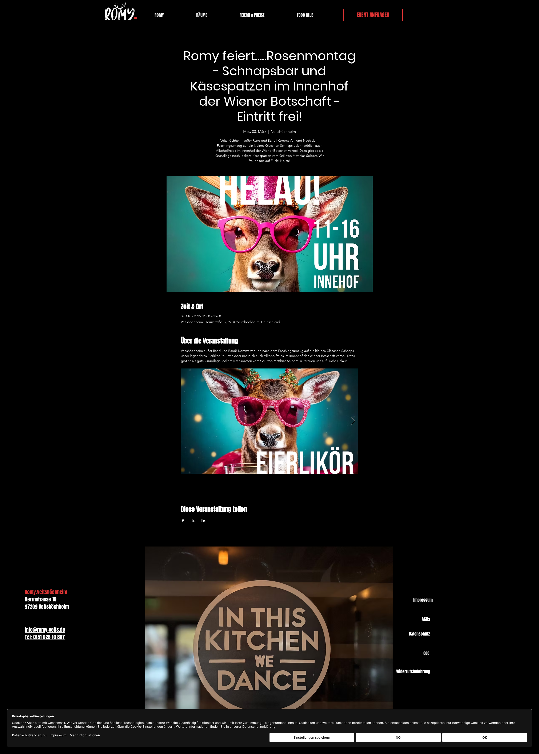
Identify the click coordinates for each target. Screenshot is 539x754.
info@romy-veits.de (45, 629)
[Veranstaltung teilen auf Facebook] (183, 520)
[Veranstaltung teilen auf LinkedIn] (203, 520)
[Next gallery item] (353, 421)
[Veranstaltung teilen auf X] (193, 520)
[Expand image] (269, 421)
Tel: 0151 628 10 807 (45, 637)
